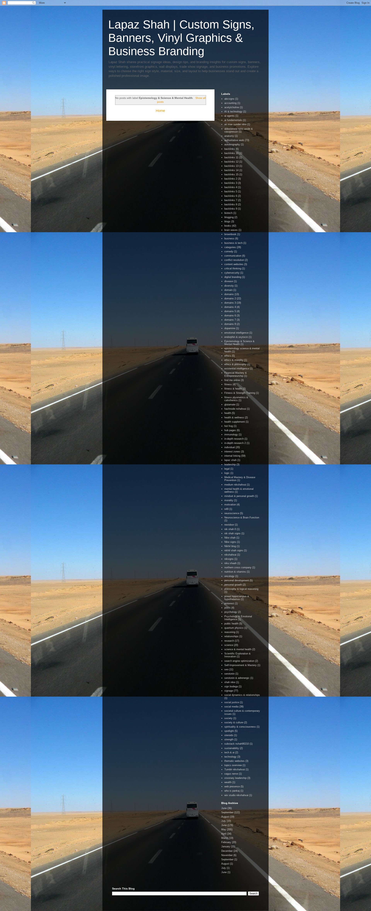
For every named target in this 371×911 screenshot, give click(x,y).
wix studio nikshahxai (236, 795)
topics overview (233, 765)
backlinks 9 (230, 208)
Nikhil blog (230, 546)
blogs (227, 221)
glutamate (229, 404)
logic (227, 473)
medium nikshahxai (235, 484)
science (228, 645)
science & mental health (237, 649)
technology (230, 756)
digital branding (232, 277)
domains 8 (230, 324)
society (228, 718)
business (229, 238)
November (227, 855)
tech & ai (229, 752)
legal (227, 468)
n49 (226, 509)
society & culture (233, 722)
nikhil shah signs (233, 550)
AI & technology (233, 111)
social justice (231, 702)
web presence (232, 786)
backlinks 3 (230, 183)
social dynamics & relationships (242, 695)
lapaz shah (230, 460)
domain (228, 290)
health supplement (234, 421)
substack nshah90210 (236, 743)
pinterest (229, 603)
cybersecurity (231, 272)
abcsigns (229, 98)
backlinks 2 (230, 178)
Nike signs (230, 541)
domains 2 (230, 298)
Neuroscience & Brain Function (241, 517)
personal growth (233, 584)
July (223, 820)
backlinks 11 (231, 157)
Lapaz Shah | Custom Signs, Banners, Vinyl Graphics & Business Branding (181, 38)
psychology (230, 611)
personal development (236, 580)
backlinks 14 (231, 170)
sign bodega (231, 686)
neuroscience (231, 513)
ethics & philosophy (235, 364)
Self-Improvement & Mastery (240, 665)
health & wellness (234, 417)
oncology (229, 576)
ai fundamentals (233, 120)
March (224, 838)
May (223, 829)
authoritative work (234, 140)
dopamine (229, 328)
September (227, 812)
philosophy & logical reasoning (241, 588)
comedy (228, 251)
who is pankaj (232, 790)
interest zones (232, 451)
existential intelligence (236, 368)
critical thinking (232, 268)
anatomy (229, 135)
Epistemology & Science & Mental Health (239, 343)
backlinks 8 (230, 204)
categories (230, 247)
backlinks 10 (231, 153)
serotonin (229, 673)
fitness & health (233, 388)
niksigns (229, 558)
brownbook (230, 234)
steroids (228, 735)
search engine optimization (239, 660)
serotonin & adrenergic (236, 677)
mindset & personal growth (239, 496)
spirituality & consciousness (240, 726)
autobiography (232, 144)
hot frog (228, 426)
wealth (227, 782)
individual (229, 447)
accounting (230, 103)
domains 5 (230, 311)
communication (232, 255)
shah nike (229, 682)
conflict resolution (234, 260)
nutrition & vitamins (235, 571)
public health (231, 623)
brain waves (231, 230)
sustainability (231, 748)
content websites (233, 264)
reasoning (229, 632)
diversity (229, 285)
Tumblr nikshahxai (234, 769)
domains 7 (230, 319)
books (227, 225)
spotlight (229, 730)
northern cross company (237, 567)
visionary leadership (235, 778)
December (227, 850)
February (226, 842)
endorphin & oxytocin (236, 337)
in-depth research (234, 438)
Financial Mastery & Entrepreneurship (235, 374)
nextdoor (229, 524)
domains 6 (230, 315)
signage (228, 690)
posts (227, 607)
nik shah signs (232, 533)
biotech (228, 212)
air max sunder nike (235, 124)
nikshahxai (230, 554)
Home (160, 111)
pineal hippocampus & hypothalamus (236, 598)
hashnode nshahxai (235, 408)
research (229, 640)
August (225, 816)
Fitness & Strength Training (239, 392)
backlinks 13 (231, 165)
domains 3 (230, 302)
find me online (232, 380)
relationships (231, 636)
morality (228, 500)
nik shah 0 (230, 529)
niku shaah (230, 563)
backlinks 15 (231, 174)
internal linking (232, 455)
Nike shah (230, 537)
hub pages (230, 430)
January (225, 846)
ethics (227, 355)
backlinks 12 (231, 161)
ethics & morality (233, 360)
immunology (231, 434)
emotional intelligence (236, 332)
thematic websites (234, 760)
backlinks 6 (230, 195)
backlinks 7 (230, 200)
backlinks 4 (230, 187)
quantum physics (233, 627)
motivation (230, 504)
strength (228, 739)
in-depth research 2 (235, 443)
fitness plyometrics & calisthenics (236, 399)
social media (231, 706)
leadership (230, 464)
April (223, 833)
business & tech (233, 242)
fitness (228, 384)
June (224, 808)
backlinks (229, 148)
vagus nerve (231, 773)
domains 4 (230, 307)
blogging (229, 217)
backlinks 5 (230, 191)
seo (226, 669)
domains (229, 294)
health (227, 413)
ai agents (229, 115)
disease (228, 281)
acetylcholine (231, 107)
